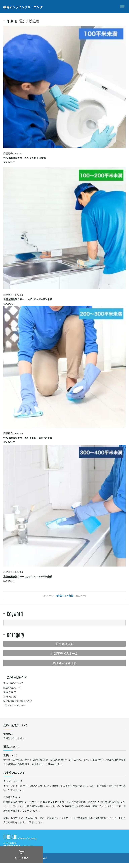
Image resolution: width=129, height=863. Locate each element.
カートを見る (21, 858)
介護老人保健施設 (64, 663)
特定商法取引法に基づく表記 (17, 701)
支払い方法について (13, 683)
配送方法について (12, 687)
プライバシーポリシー (14, 705)
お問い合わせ (9, 696)
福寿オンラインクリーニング (23, 7)
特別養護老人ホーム (64, 653)
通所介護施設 (64, 644)
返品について (9, 692)
